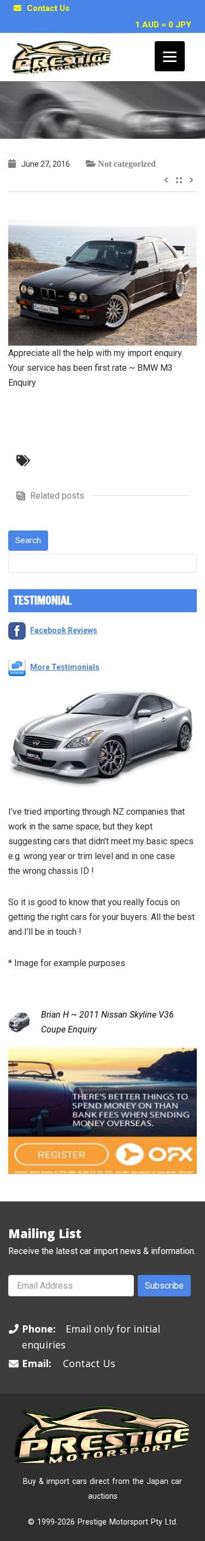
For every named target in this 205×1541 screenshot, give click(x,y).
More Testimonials (64, 667)
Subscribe (164, 1285)
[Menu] (170, 56)
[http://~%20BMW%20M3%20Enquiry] (102, 281)
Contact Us (48, 8)
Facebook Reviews (63, 630)
